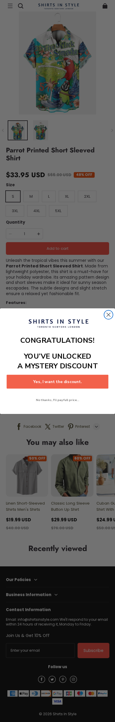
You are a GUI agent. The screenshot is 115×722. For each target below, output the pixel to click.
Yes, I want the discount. (57, 381)
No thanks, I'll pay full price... (57, 400)
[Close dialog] (108, 314)
